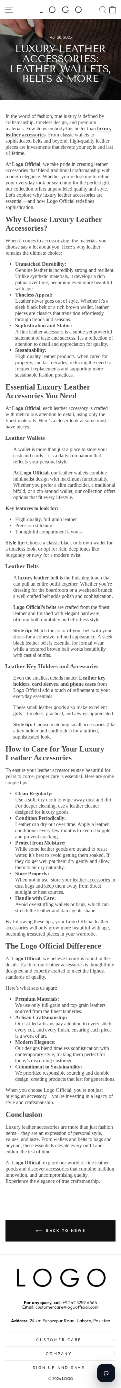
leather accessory (71, 408)
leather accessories (91, 879)
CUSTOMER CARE (59, 1339)
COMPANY (59, 1353)
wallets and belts (71, 1139)
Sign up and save (59, 1367)
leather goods (52, 707)
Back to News (65, 1230)
